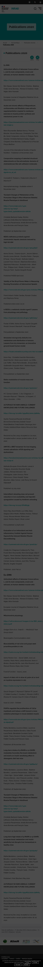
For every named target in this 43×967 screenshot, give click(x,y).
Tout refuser (35, 962)
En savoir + (28, 962)
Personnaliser (26, 964)
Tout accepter (18, 964)
